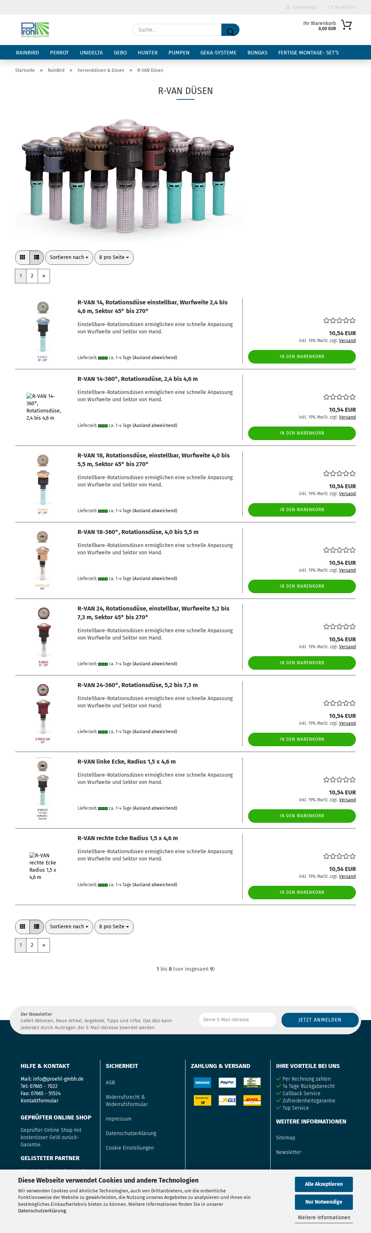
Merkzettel (344, 7)
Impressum (119, 1119)
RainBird (27, 52)
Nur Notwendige (323, 1202)
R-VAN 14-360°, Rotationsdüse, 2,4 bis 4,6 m (138, 378)
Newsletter (288, 1152)
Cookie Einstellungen (130, 1148)
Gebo (120, 52)
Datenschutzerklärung (42, 1210)
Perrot (59, 52)
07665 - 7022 (44, 1086)
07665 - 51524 (46, 1093)
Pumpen (178, 52)
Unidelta (91, 52)
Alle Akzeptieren (324, 1184)
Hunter (148, 52)
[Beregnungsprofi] (35, 30)
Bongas (257, 52)
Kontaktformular (39, 1101)
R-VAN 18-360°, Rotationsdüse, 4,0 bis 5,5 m (138, 531)
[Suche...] (230, 30)
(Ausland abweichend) (155, 357)
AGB (110, 1083)
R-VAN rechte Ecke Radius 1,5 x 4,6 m (128, 838)
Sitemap (285, 1138)
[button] (22, 257)
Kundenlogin (303, 7)
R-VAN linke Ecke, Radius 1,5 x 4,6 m (127, 761)
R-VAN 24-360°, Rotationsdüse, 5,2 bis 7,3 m (138, 685)
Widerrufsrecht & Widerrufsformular (127, 1100)
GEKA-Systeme (218, 52)
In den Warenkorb (302, 356)
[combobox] (69, 257)
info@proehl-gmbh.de (58, 1079)
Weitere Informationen (324, 1217)
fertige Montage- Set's (308, 52)
